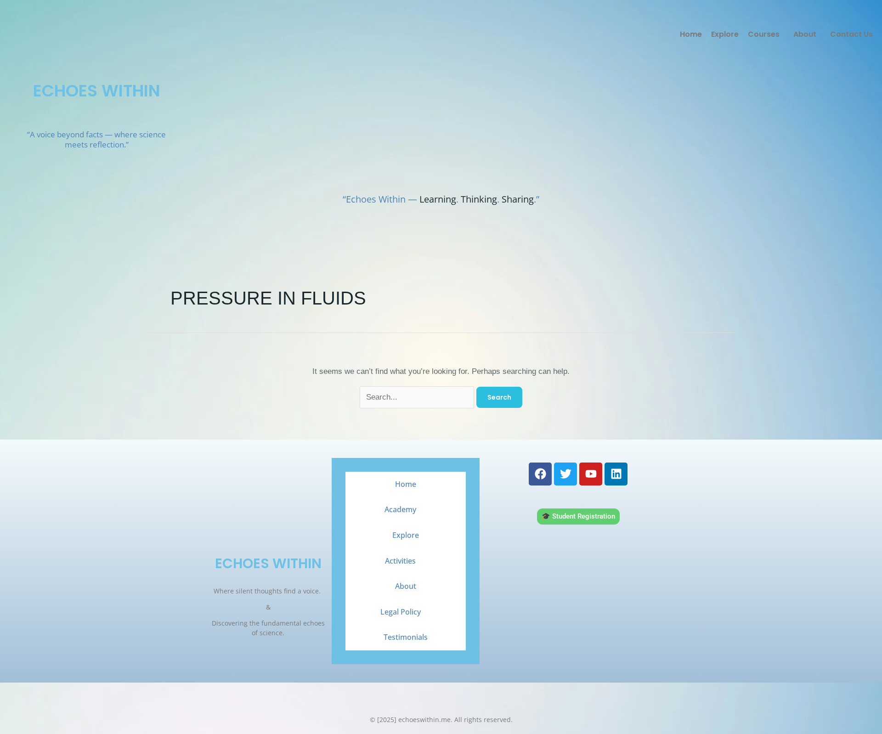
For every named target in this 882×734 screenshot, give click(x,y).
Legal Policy (400, 612)
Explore (725, 34)
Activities (400, 561)
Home (691, 34)
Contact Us (851, 34)
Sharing (518, 199)
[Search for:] (418, 397)
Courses (764, 34)
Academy (400, 509)
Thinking (479, 199)
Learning (437, 199)
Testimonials (406, 637)
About (804, 34)
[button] (766, 34)
